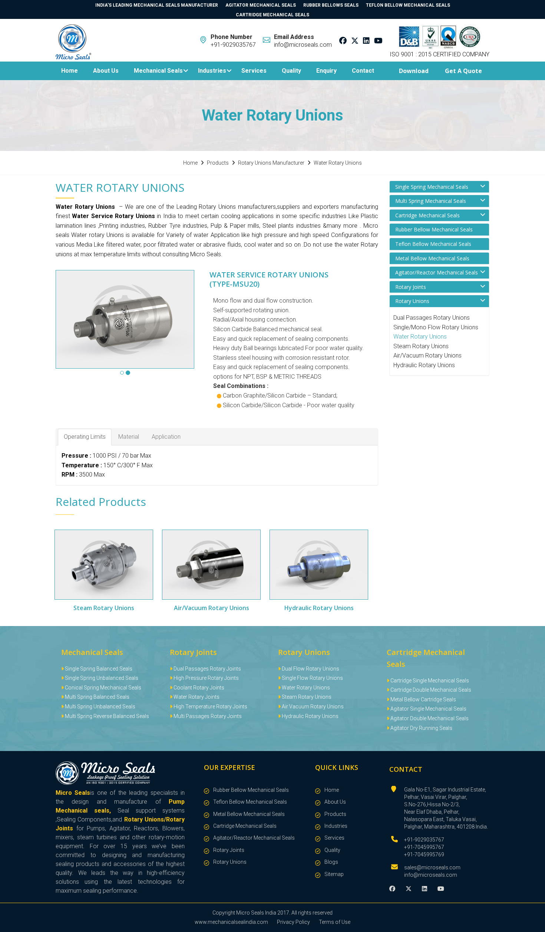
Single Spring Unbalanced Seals (101, 678)
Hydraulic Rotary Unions (424, 365)
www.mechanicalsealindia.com (231, 922)
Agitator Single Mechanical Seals (427, 709)
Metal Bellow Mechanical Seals (432, 258)
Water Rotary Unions (420, 336)
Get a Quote (463, 71)
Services (254, 70)
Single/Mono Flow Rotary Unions (435, 327)
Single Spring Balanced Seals (98, 669)
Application (166, 436)
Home (69, 70)
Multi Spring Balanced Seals (96, 697)
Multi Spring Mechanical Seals (430, 200)
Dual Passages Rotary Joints (206, 669)
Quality (291, 70)
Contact (363, 70)
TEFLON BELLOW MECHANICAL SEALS (408, 5)
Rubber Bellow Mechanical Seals (434, 229)
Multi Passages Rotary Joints (207, 716)
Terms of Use (334, 922)
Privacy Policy (293, 922)
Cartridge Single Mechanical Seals (429, 681)
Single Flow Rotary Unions (312, 678)
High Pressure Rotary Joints (205, 678)
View (104, 564)
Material (128, 436)
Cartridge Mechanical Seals (427, 215)
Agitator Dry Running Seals (420, 728)
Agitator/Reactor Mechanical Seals (436, 272)
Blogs (331, 862)
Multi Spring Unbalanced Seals (99, 706)
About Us (106, 70)
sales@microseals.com (432, 867)
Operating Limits (85, 436)
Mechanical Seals (158, 70)
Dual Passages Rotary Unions (431, 317)
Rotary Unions (412, 300)
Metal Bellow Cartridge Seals (422, 699)
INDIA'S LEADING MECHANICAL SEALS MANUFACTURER (156, 5)
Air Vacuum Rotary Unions (312, 706)
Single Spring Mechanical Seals (431, 186)
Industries (212, 70)
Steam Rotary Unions (421, 346)
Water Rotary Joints (195, 697)
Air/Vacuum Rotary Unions (427, 355)
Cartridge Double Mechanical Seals (430, 690)
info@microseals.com (430, 875)
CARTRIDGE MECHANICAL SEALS (272, 14)
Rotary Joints (410, 286)
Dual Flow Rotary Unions (310, 669)
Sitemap (334, 874)
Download (414, 71)
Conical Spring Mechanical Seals (102, 688)
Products (335, 814)
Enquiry (326, 70)
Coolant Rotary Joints (198, 688)
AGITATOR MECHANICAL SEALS (260, 5)
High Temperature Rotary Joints (209, 706)
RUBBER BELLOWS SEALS (331, 5)
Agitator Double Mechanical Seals (429, 718)
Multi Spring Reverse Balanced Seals (106, 716)
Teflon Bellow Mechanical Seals (433, 243)
